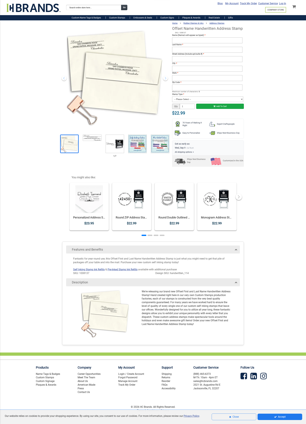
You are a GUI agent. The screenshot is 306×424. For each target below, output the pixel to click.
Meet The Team (86, 377)
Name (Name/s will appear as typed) (188, 35)
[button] (144, 235)
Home (175, 23)
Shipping (167, 373)
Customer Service (268, 3)
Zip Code (176, 82)
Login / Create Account (131, 373)
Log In (282, 3)
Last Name (177, 44)
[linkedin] (254, 376)
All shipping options (184, 152)
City (174, 63)
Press (81, 388)
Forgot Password (127, 377)
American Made (86, 384)
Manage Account (127, 381)
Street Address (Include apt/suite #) (188, 54)
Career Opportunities (89, 373)
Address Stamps (216, 23)
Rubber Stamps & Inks (193, 23)
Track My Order (248, 3)
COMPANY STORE (275, 10)
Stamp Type (178, 94)
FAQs (165, 384)
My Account (232, 3)
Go (124, 7)
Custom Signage (45, 381)
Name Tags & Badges (48, 373)
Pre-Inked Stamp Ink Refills (123, 269)
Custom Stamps (45, 377)
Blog (220, 3)
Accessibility (169, 388)
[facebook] (244, 376)
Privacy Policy (191, 415)
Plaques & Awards (46, 384)
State (175, 73)
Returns (166, 377)
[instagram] (264, 376)
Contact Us (84, 392)
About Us (83, 381)
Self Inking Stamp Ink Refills (89, 269)
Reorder (166, 381)
